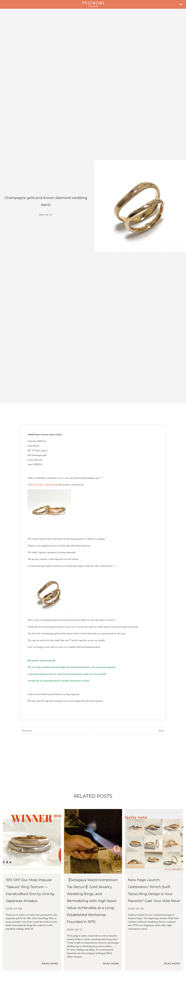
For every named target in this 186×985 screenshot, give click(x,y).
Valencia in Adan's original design (43, 484)
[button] (181, 4)
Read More (50, 963)
